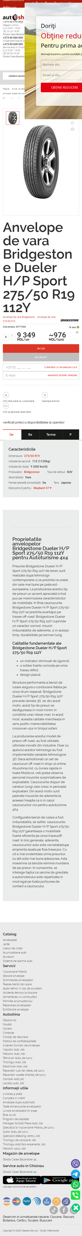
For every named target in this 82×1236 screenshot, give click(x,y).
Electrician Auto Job (15, 1066)
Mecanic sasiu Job (14, 1148)
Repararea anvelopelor (17, 1005)
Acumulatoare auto (14, 952)
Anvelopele (10, 939)
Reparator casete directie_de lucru (24, 1074)
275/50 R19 (32, 456)
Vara (28, 477)
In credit (41, 357)
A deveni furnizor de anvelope (21, 1045)
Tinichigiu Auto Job (14, 1062)
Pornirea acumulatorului (17, 1001)
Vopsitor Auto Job (14, 1049)
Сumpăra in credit (14, 1098)
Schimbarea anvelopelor (18, 980)
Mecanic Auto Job (14, 1053)
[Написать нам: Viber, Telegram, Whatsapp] (76, 1208)
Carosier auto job (13, 1079)
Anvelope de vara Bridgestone (19, 317)
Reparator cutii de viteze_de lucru (23, 1070)
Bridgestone (31, 472)
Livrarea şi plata (12, 1093)
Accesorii (9, 7)
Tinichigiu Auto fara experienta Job (24, 1144)
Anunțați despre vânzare (62, 375)
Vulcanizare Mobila (15, 971)
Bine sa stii (9, 1114)
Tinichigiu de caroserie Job (19, 1140)
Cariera (8, 30)
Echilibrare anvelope (15, 1009)
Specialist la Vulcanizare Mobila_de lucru (28, 1127)
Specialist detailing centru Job (21, 1135)
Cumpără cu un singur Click (60, 367)
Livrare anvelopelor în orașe (20, 1110)
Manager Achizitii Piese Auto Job (23, 1123)
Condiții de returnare (15, 1036)
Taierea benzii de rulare (17, 984)
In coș (41, 348)
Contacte (8, 1032)
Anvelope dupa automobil (19, 1102)
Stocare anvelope (13, 975)
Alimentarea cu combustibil (20, 996)
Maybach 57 (41, 488)
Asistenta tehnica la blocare (20, 992)
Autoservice (12, 23)
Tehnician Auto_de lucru (17, 1058)
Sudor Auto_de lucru (15, 1131)
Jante (6, 944)
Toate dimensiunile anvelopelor (22, 1106)
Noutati (7, 1024)
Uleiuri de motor (13, 948)
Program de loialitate (16, 1119)
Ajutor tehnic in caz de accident (22, 988)
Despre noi (9, 1020)
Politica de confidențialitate (19, 1041)
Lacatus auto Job (13, 1083)
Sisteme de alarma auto (17, 960)
